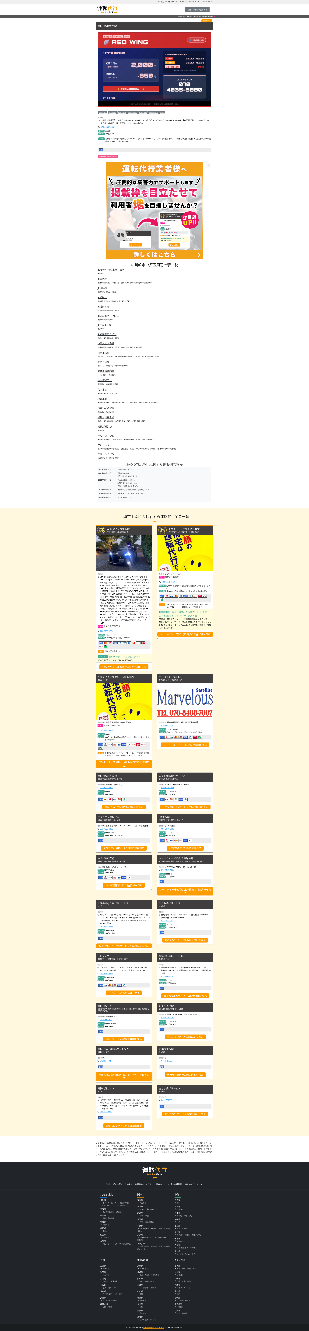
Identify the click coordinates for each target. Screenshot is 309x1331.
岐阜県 (177, 1238)
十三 (115, 1288)
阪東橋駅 (173, 449)
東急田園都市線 (106, 371)
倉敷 (146, 1281)
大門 (113, 1205)
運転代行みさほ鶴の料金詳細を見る (124, 807)
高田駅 (100, 458)
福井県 (177, 1219)
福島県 (103, 1241)
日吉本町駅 (108, 458)
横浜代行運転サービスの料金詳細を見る (185, 995)
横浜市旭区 (103, 113)
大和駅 (123, 347)
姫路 (110, 1294)
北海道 (103, 1200)
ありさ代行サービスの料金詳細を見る (185, 1114)
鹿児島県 (178, 1304)
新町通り (119, 1212)
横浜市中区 (122, 113)
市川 (156, 1228)
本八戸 (105, 1212)
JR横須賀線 (103, 306)
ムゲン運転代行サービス (172, 775)
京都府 (103, 1278)
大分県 (177, 1291)
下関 (141, 1294)
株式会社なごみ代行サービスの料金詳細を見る (123, 946)
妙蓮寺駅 (150, 356)
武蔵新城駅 (147, 283)
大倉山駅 (137, 356)
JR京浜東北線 (105, 325)
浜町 (190, 1281)
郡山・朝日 (107, 1244)
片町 (178, 1222)
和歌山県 (104, 1304)
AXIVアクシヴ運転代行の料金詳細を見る (124, 666)
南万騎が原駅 (110, 412)
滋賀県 (103, 1272)
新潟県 (177, 1200)
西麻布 (142, 1237)
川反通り (106, 1231)
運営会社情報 (176, 1184)
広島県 (140, 1285)
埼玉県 (140, 1219)
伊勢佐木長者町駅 (162, 449)
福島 (124, 1244)
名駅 (181, 1254)
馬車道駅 (127, 439)
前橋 (141, 1216)
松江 (141, 1275)
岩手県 (103, 1215)
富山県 (177, 1206)
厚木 (160, 1246)
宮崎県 (177, 1297)
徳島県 (140, 1297)
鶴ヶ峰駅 (122, 403)
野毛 (141, 1246)
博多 (178, 1268)
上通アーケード (183, 1288)
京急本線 (102, 389)
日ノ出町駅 (114, 393)
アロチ (109, 1307)
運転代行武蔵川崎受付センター (114, 1049)
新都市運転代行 (167, 1049)
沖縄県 (177, 1310)
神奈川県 (198, 17)
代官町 (147, 1275)
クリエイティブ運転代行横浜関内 (116, 677)
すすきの (106, 1203)
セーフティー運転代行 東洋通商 (176, 858)
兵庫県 (103, 1291)
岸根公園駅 (124, 449)
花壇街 (148, 1237)
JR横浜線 (102, 288)
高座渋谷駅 (138, 347)
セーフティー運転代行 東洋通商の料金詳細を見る (185, 891)
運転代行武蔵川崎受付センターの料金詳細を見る (123, 1076)
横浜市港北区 (132, 113)
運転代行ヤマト (106, 1088)
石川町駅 (120, 301)
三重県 (103, 1265)
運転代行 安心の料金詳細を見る (124, 1039)
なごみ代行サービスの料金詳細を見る (185, 940)
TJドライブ (103, 956)
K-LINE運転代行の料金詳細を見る (123, 885)
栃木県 (140, 1206)
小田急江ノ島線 (106, 343)
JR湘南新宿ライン (107, 334)
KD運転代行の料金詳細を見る (185, 848)
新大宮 (105, 1300)
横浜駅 (100, 273)
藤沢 (145, 1249)
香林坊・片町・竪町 (184, 1216)
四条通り (106, 1281)
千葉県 (140, 1225)
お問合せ (149, 1184)
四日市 (105, 1268)
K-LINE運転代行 (106, 858)
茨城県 (140, 1200)
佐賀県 (177, 1272)
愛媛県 (140, 1310)
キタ (104, 1288)
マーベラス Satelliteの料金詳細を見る (185, 745)
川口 (146, 1222)
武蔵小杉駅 (129, 283)
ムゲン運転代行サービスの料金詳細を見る (185, 807)
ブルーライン (105, 445)
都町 (178, 1294)
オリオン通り (145, 1209)
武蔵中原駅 (138, 283)
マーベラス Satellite (170, 677)
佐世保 (184, 1281)
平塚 (156, 1246)
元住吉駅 (118, 356)
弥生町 (148, 1268)
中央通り (180, 1235)
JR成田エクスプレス (108, 315)
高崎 (146, 1216)
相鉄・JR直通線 (106, 417)
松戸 (148, 1228)
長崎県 (177, 1278)
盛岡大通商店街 (108, 1218)
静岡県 (177, 1245)
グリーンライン (106, 454)
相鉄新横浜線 (105, 426)
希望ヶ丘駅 (138, 403)
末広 (125, 1205)
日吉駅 (124, 356)
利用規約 (139, 1184)
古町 (178, 1203)
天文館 (179, 1307)
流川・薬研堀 (151, 1288)
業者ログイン (162, 1184)
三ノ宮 (105, 1294)
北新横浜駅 (108, 449)
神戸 (115, 1294)
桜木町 (179, 1209)
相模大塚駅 (153, 403)
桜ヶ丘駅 (129, 347)
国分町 (105, 1224)
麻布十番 (162, 1237)
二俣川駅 (129, 403)
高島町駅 (139, 449)
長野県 (177, 1232)
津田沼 (166, 1228)
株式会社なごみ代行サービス (113, 903)
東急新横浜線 (105, 380)
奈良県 (103, 1297)
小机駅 (114, 292)
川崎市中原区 (153, 113)
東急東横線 (104, 352)
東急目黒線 (104, 362)
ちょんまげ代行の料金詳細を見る (185, 1037)
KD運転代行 (165, 817)
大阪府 (103, 1285)
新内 (104, 1307)
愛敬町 (179, 1275)
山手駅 (127, 301)
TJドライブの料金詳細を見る (124, 993)
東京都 (140, 1234)
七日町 (105, 1237)
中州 (183, 1268)
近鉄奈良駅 (113, 1300)
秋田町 (142, 1300)
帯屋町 (142, 1319)
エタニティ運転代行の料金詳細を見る (123, 848)
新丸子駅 (101, 356)
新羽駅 (100, 449)
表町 (151, 1281)
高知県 (140, 1317)
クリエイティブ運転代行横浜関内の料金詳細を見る (123, 763)
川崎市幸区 (143, 113)
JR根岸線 (102, 297)
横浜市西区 (112, 113)
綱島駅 (130, 356)
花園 (126, 1203)
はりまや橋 (150, 1319)
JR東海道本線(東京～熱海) (111, 269)
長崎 (178, 1281)
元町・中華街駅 (147, 439)
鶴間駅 (117, 347)
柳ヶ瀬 (179, 1241)
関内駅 (114, 301)
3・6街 (120, 1203)
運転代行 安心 (106, 1006)
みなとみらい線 (106, 435)
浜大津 (105, 1275)
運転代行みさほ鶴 (107, 775)
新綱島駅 (109, 384)
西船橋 (142, 1228)
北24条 (113, 1203)
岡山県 (140, 1278)
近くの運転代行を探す (122, 1184)
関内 (146, 1246)
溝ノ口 (139, 1249)
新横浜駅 (107, 292)
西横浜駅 (115, 403)
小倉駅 (193, 1268)
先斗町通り (115, 1281)
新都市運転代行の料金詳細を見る (185, 1074)
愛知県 (177, 1251)
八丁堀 (142, 1288)
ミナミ (109, 1288)
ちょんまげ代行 (167, 1006)
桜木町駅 (107, 301)
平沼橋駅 (107, 403)
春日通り (185, 1228)
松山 (178, 1313)
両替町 (185, 1247)
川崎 (151, 1246)
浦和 (151, 1222)
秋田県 (103, 1228)
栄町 (139, 1231)
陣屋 (129, 1244)
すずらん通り (105, 1205)
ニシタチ (180, 1300)
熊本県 (177, 1285)
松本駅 (198, 1235)
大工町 (142, 1203)
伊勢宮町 (154, 1275)
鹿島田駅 (107, 283)
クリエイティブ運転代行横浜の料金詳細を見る (185, 634)
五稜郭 (119, 1205)
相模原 (166, 1246)
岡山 (141, 1281)
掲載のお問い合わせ (193, 1184)
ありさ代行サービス (170, 1088)
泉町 (153, 1209)
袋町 (193, 1235)
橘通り (187, 1300)
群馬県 (140, 1213)
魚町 (120, 1294)
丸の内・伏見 (190, 1254)
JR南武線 (102, 279)
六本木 (155, 1237)
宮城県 (103, 1222)
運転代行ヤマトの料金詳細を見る (124, 1125)
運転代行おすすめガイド (186, 17)
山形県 (103, 1234)
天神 (188, 1268)
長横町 (111, 1212)
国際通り (185, 1313)
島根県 (140, 1272)
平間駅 (114, 283)
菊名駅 (100, 292)
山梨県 (177, 1225)
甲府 (178, 1228)
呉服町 (179, 1247)
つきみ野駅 (102, 375)
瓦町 (141, 1307)
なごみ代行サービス (170, 903)
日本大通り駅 (136, 439)
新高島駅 (107, 439)
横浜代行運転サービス (171, 956)
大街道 (142, 1313)
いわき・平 (116, 1244)
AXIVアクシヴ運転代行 (119, 529)
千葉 (160, 1228)
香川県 (140, 1304)
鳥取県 (140, 1265)
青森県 (103, 1209)
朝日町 (142, 1268)
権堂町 (187, 1235)
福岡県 (177, 1265)
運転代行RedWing (107, 25)
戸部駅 (106, 393)
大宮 (141, 1222)
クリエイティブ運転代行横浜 (184, 529)
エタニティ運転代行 (108, 817)
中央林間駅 (102, 347)
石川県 (177, 1213)
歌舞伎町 (140, 1240)
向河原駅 (120, 283)
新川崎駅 (110, 310)
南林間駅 (110, 347)
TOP (108, 1184)
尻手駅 (100, 283)
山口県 (140, 1291)
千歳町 (192, 1247)
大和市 (162, 113)
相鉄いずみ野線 (106, 408)
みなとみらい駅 (117, 439)
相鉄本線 (102, 398)
